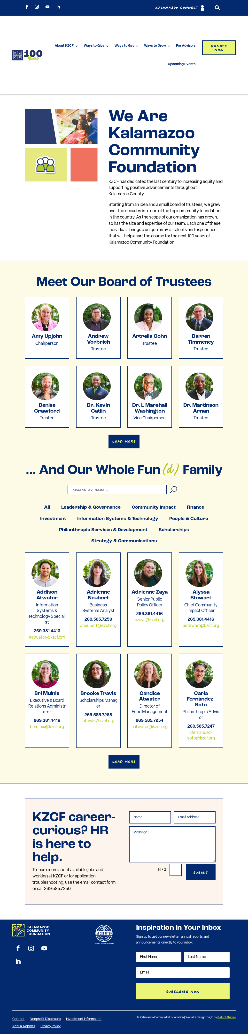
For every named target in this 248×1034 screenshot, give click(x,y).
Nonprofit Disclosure (45, 1019)
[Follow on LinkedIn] (58, 6)
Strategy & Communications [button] (124, 541)
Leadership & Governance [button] (91, 507)
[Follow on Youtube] (47, 6)
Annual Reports (23, 1026)
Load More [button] (124, 440)
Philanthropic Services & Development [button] (103, 530)
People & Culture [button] (188, 518)
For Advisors (185, 46)
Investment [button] (53, 518)
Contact (18, 1019)
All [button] (47, 507)
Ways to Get (124, 46)
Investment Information (83, 1019)
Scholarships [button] (174, 530)
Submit (200, 872)
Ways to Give (94, 46)
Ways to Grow (155, 46)
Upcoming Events (181, 64)
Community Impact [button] (154, 507)
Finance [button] (195, 507)
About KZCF (64, 46)
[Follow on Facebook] (27, 7)
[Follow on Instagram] (36, 6)
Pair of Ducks (226, 1017)
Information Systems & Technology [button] (117, 518)
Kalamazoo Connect (176, 7)
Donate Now (219, 47)
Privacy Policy (50, 1026)
